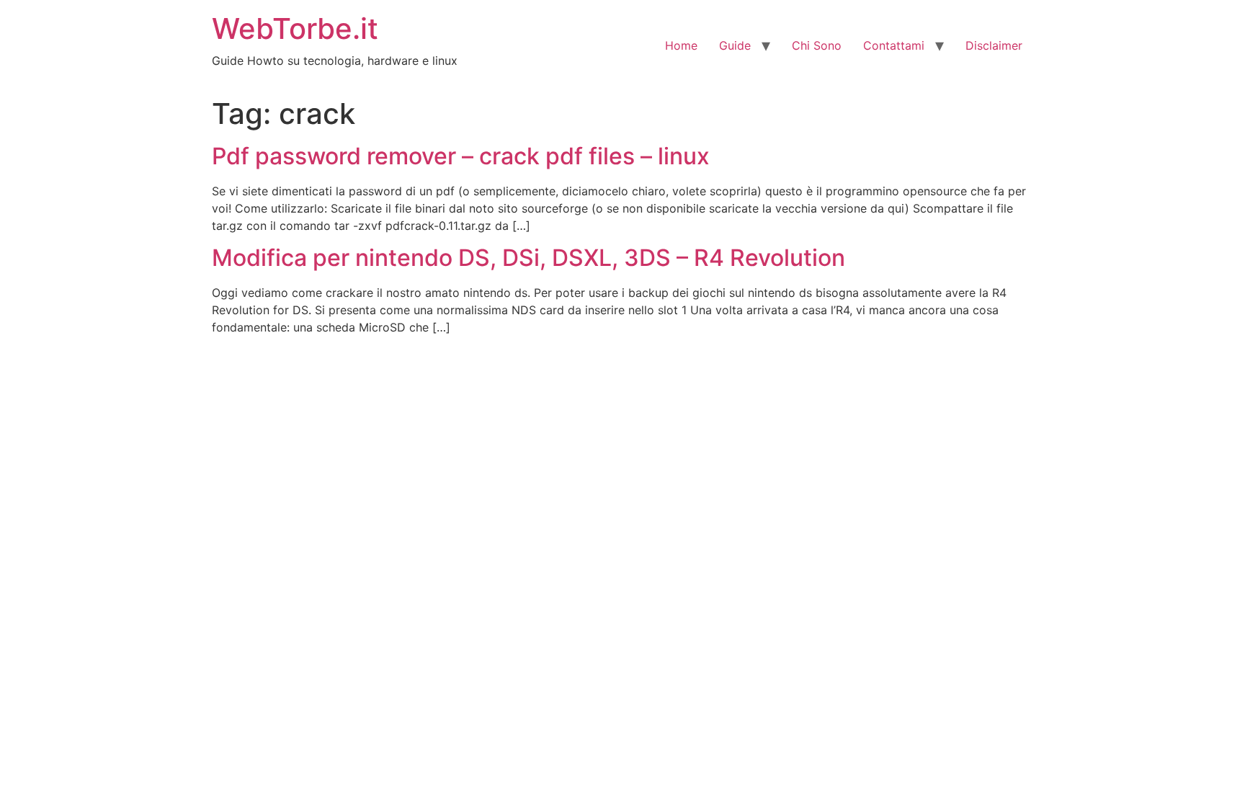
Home (681, 45)
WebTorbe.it (295, 28)
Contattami (893, 45)
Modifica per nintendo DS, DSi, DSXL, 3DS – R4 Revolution (528, 258)
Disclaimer (993, 45)
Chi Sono (817, 45)
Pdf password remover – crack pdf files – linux (461, 156)
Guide (735, 45)
